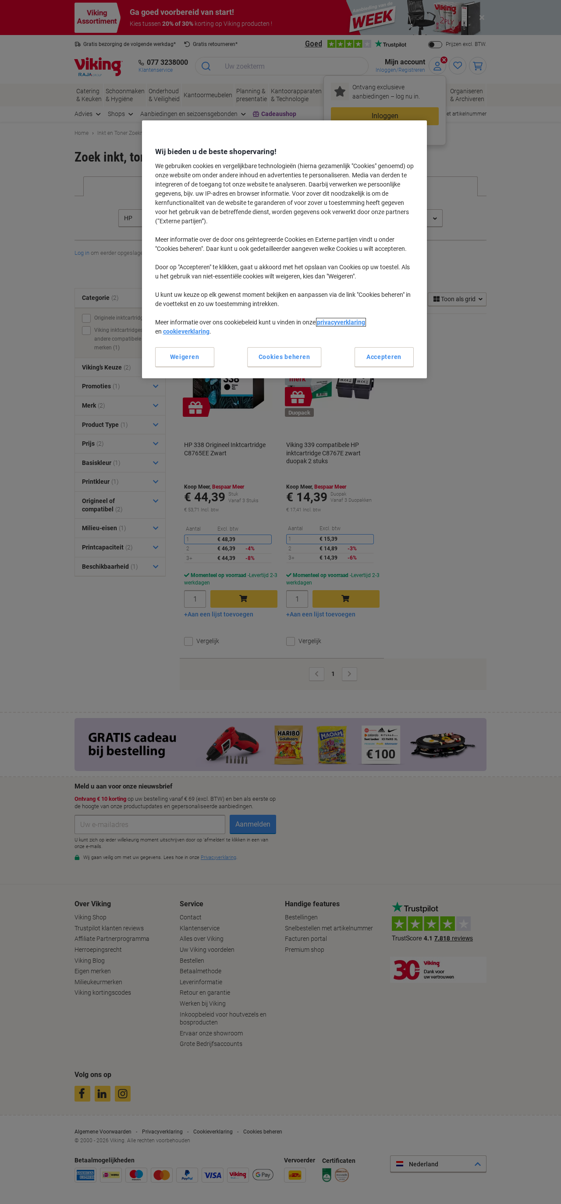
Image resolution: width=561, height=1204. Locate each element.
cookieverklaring (186, 331)
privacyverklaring (341, 322)
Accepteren (383, 356)
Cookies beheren (284, 356)
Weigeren (184, 356)
